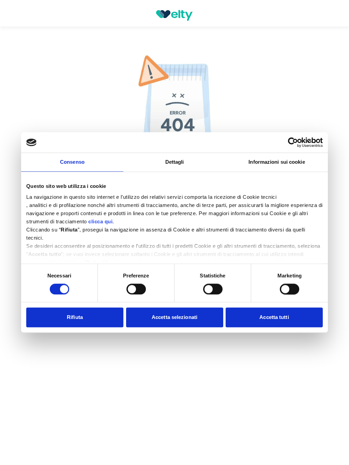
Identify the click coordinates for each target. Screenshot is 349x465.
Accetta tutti (274, 317)
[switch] (136, 289)
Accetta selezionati (174, 317)
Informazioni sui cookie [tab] (276, 162)
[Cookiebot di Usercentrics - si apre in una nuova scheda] (293, 142)
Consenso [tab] (72, 162)
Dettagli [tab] (174, 162)
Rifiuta (75, 317)
